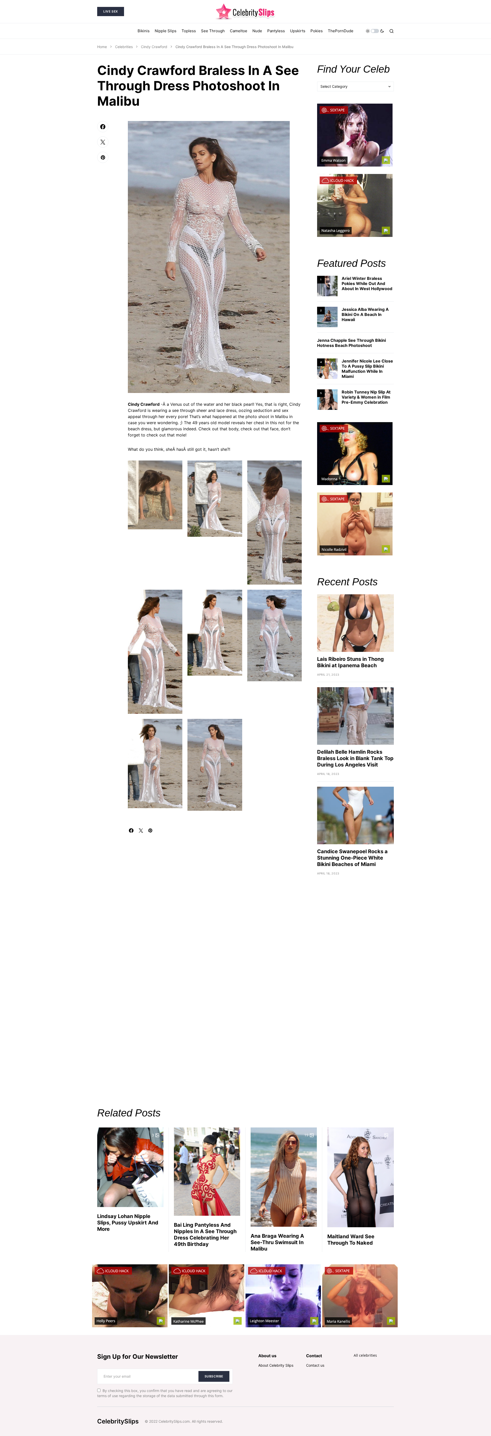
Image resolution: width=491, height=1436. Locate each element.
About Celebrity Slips (275, 1365)
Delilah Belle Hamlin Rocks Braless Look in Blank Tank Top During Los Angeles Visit (355, 758)
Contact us (315, 1365)
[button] (375, 31)
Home (102, 47)
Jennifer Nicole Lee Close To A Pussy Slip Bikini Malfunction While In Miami (367, 368)
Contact (314, 1355)
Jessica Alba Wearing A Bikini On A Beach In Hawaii (365, 314)
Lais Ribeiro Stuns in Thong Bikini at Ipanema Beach (350, 662)
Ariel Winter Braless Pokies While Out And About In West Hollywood (367, 283)
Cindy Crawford (154, 47)
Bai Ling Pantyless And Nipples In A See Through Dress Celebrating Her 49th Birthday (205, 1234)
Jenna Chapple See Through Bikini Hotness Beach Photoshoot (351, 343)
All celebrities (365, 1355)
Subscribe (214, 1376)
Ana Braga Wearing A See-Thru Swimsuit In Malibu (277, 1242)
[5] (327, 399)
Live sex (110, 11)
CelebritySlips (118, 1421)
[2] (327, 317)
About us (267, 1355)
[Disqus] (215, 897)
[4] (327, 368)
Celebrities (124, 47)
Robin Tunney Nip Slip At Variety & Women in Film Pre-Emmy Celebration (366, 397)
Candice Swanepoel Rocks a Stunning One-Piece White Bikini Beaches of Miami (352, 857)
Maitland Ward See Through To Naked (350, 1239)
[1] (327, 286)
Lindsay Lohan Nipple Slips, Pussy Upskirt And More (127, 1222)
